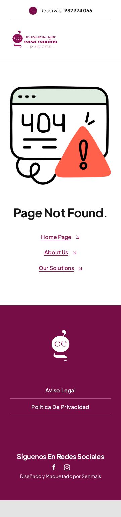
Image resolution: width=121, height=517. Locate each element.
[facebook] (54, 467)
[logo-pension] (34, 32)
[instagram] (67, 467)
